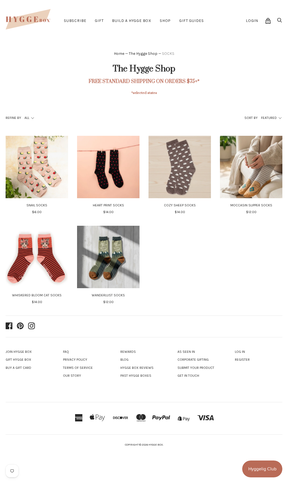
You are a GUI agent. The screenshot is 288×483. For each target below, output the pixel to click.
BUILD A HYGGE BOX (131, 20)
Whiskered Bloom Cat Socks (37, 295)
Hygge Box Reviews (137, 368)
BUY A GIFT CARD (18, 368)
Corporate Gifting (193, 360)
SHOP (165, 20)
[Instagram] (31, 326)
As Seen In (186, 352)
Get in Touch (188, 376)
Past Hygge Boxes (135, 376)
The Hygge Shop (143, 53)
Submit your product (195, 368)
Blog (124, 360)
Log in (240, 352)
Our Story (72, 376)
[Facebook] (9, 326)
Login (252, 20)
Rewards (128, 352)
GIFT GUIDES (191, 20)
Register (242, 360)
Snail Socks (36, 205)
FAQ (66, 352)
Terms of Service (78, 368)
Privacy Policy (75, 360)
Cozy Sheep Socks (180, 205)
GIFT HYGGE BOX (18, 360)
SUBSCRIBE (75, 20)
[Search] (279, 21)
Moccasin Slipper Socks (251, 205)
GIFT (99, 20)
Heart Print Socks (108, 205)
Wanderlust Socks (108, 295)
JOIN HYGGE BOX (19, 352)
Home (119, 53)
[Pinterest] (20, 326)
